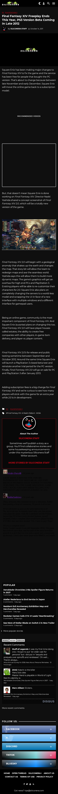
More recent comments (13, 708)
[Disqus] (29, 502)
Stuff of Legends (20, 649)
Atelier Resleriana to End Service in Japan (24, 599)
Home (7, 773)
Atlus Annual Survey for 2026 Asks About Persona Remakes (26, 662)
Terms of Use (27, 777)
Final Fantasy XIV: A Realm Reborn (21, 413)
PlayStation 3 (11, 12)
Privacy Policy (45, 777)
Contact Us (11, 777)
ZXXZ (14, 670)
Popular (20, 641)
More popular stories (13, 631)
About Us (49, 773)
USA (39, 413)
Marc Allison (18, 688)
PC (3, 12)
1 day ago (15, 696)
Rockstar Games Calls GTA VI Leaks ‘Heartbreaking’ (28, 616)
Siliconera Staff (19, 29)
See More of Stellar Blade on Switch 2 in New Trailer (28, 623)
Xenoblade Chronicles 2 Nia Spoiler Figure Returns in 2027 (26, 680)
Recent (13, 641)
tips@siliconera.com (34, 790)
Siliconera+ (35, 773)
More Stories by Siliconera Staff (29, 462)
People (5, 641)
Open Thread (19, 773)
